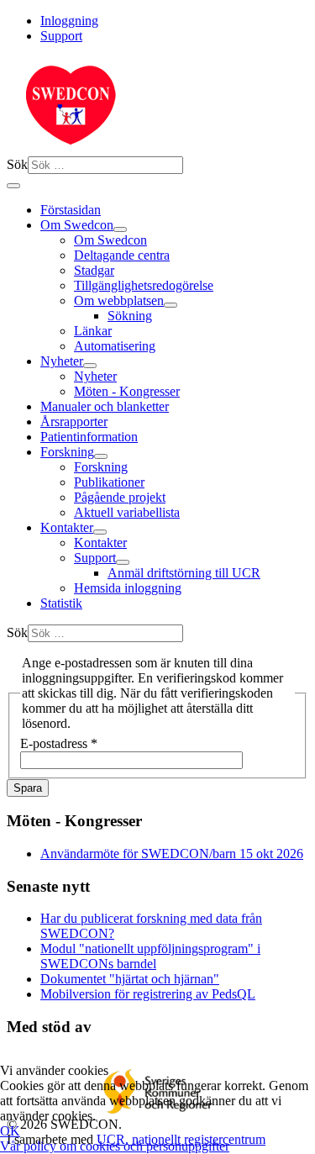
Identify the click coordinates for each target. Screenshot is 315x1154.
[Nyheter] (90, 365)
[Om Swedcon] (120, 229)
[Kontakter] (100, 532)
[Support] (122, 562)
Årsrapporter (74, 421)
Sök (17, 164)
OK (10, 1131)
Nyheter (61, 361)
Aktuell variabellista (127, 512)
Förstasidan (70, 210)
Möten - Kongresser (127, 391)
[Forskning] (101, 456)
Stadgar (94, 270)
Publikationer (109, 482)
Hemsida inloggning (127, 588)
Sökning (130, 315)
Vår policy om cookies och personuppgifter (114, 1146)
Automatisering (114, 346)
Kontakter (66, 527)
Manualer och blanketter (104, 406)
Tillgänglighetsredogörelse (143, 285)
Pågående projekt (119, 497)
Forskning (67, 452)
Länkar (93, 331)
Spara (27, 788)
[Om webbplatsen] (170, 305)
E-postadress (58, 743)
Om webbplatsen (119, 300)
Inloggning (69, 20)
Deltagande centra (122, 255)
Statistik (61, 603)
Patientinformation (89, 436)
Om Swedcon (76, 225)
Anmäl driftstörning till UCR (184, 573)
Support (61, 36)
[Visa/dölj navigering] (13, 185)
